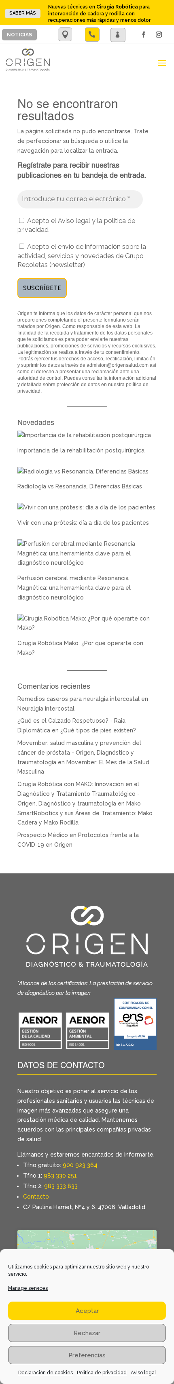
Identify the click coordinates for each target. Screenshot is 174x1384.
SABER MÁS (22, 13)
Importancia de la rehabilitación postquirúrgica (80, 450)
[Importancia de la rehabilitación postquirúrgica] (84, 435)
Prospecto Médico (42, 835)
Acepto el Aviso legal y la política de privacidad (76, 225)
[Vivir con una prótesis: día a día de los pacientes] (86, 507)
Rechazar (87, 1333)
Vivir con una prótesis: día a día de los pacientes (83, 523)
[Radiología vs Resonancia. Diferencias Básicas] (83, 471)
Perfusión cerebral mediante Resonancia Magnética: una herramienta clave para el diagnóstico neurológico (74, 588)
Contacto (36, 1196)
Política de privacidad (102, 1373)
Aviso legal (143, 1373)
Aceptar (87, 1311)
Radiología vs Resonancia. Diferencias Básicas (79, 486)
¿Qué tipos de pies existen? (98, 730)
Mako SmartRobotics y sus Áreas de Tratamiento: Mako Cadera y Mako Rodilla (85, 813)
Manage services (28, 1288)
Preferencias (87, 1355)
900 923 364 (80, 1165)
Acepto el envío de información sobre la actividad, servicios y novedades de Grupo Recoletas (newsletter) (81, 256)
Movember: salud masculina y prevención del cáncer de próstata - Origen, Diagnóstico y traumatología (79, 753)
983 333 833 (61, 1186)
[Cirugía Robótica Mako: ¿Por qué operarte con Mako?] (87, 628)
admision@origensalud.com (118, 365)
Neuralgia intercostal (45, 708)
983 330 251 (60, 1175)
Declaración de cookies (45, 1373)
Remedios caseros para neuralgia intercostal (78, 699)
